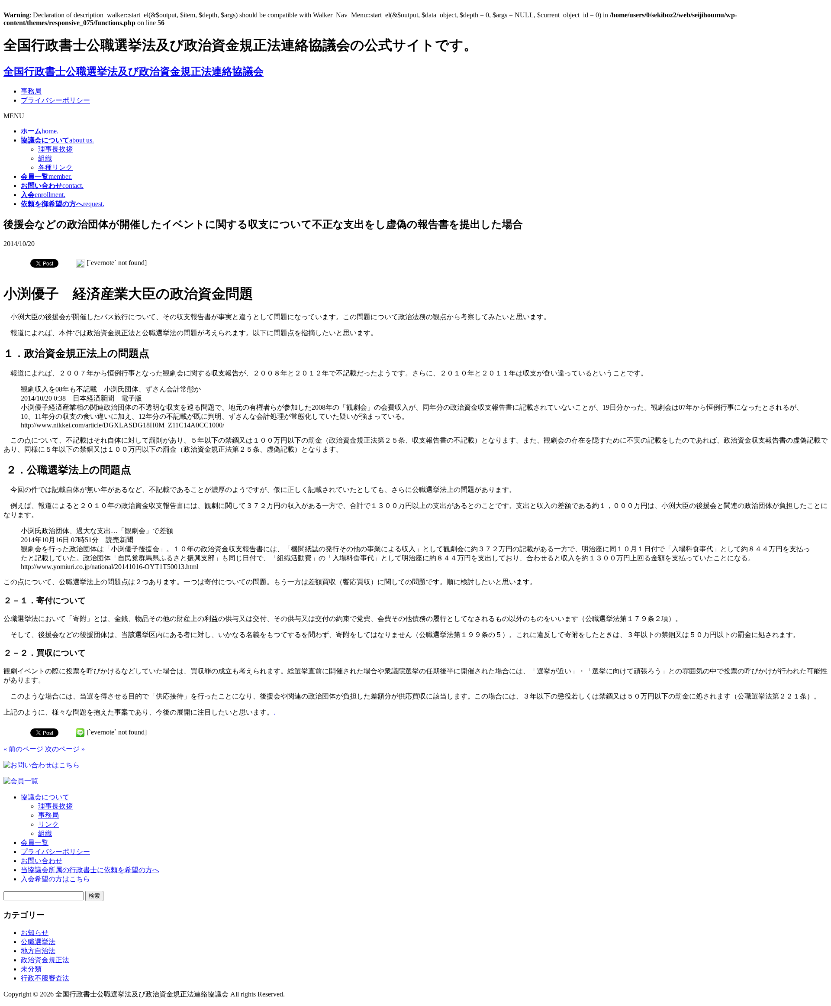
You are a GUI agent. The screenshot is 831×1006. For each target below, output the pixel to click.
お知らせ (34, 932)
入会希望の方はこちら (55, 879)
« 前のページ (23, 749)
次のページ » (65, 749)
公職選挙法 (38, 941)
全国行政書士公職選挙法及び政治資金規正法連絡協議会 (133, 71)
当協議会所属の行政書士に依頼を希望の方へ (90, 869)
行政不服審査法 (45, 978)
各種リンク (55, 167)
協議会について (45, 797)
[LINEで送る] (80, 262)
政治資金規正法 (45, 960)
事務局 (31, 91)
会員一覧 (34, 842)
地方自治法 (38, 950)
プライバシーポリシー (55, 100)
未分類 (31, 969)
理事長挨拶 (55, 149)
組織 (45, 158)
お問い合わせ (41, 860)
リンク (48, 824)
